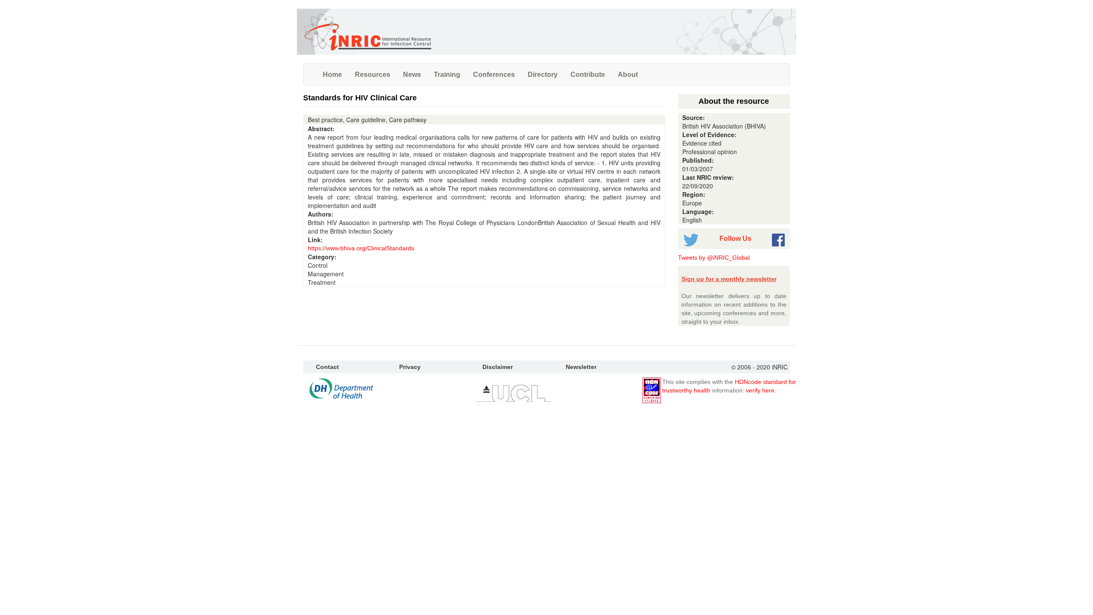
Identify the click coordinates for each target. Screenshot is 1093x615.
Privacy (410, 366)
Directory (543, 74)
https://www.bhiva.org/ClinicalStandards (361, 248)
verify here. (761, 390)
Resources (372, 74)
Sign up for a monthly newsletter (729, 278)
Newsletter (581, 366)
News (412, 74)
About (628, 74)
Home (332, 74)
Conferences (494, 74)
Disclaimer (497, 366)
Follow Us (735, 238)
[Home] (367, 31)
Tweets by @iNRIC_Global (714, 257)
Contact (327, 366)
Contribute (587, 74)
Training (447, 74)
